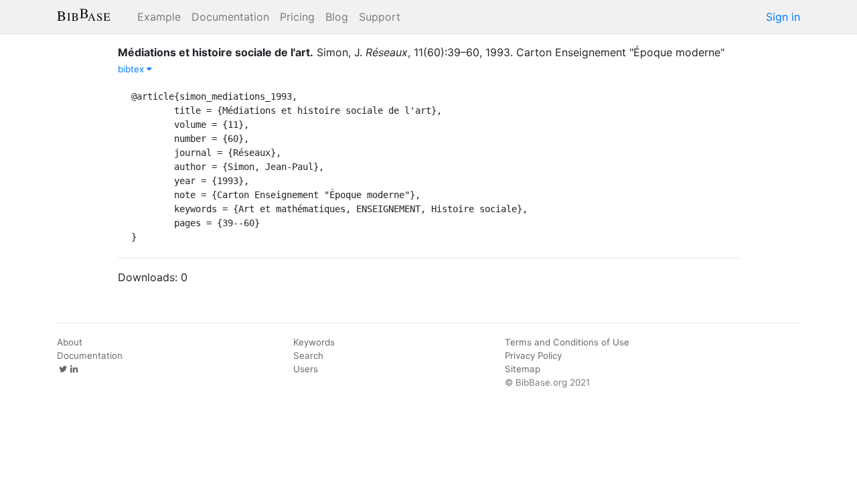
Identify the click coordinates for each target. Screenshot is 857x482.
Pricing (297, 16)
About (69, 342)
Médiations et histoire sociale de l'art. (215, 52)
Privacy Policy (533, 355)
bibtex (132, 69)
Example (159, 16)
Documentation (230, 16)
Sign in (783, 16)
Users (305, 369)
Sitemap (522, 369)
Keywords (314, 342)
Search (308, 355)
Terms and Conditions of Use (567, 342)
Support (379, 16)
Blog (336, 16)
